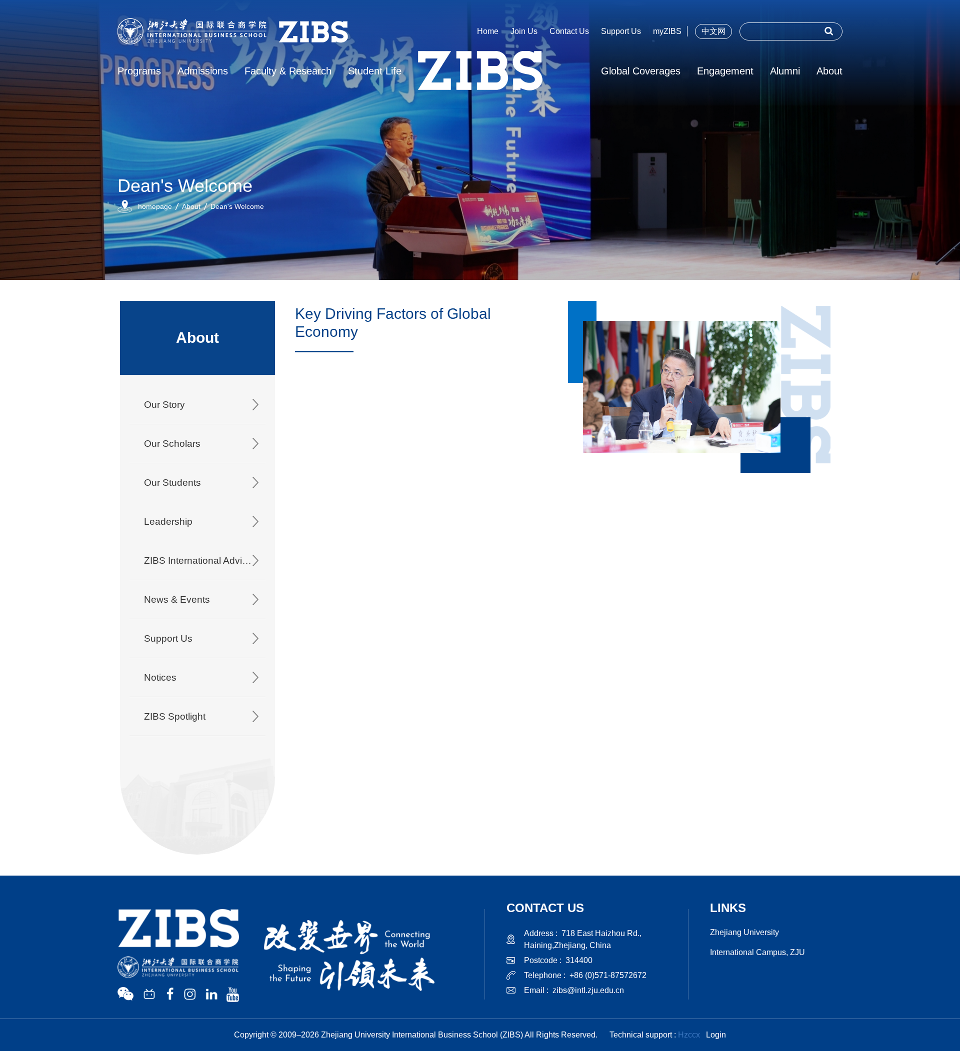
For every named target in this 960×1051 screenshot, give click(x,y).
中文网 (714, 31)
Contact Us (569, 31)
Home (487, 31)
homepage (155, 206)
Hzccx (689, 1035)
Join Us (524, 31)
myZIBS (667, 31)
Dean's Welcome (237, 206)
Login (716, 1035)
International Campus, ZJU (757, 952)
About (191, 206)
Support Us (621, 31)
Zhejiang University (744, 932)
